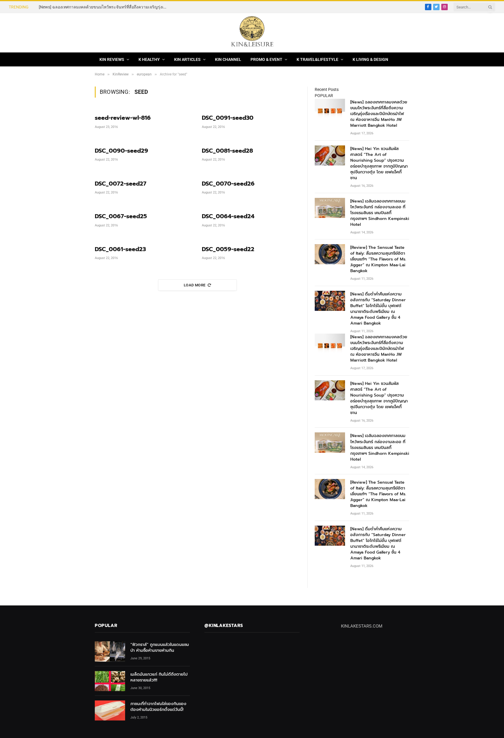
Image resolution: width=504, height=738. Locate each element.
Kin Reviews (111, 59)
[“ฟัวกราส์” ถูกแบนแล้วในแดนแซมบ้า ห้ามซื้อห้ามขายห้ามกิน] (110, 651)
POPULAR (324, 95)
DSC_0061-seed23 (120, 249)
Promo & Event (266, 59)
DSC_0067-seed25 (121, 216)
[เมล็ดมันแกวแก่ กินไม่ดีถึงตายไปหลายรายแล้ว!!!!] (110, 681)
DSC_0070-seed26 (228, 184)
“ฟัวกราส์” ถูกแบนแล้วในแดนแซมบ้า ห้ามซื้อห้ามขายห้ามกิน (159, 648)
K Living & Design (370, 59)
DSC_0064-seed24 (228, 216)
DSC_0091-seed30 (227, 118)
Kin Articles (187, 59)
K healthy (149, 59)
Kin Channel (228, 59)
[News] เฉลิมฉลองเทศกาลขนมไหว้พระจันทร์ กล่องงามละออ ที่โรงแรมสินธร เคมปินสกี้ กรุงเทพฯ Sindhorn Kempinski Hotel (379, 213)
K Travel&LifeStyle (317, 59)
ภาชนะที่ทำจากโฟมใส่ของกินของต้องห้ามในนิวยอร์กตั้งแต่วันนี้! (158, 707)
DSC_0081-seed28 (227, 151)
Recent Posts (327, 89)
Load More (195, 285)
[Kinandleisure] (252, 32)
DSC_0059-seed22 (228, 249)
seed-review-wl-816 (123, 118)
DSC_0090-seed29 (121, 151)
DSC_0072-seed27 (120, 184)
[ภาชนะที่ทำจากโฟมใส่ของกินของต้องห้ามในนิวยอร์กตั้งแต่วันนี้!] (110, 710)
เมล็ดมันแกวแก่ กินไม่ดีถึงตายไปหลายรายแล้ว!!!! (159, 677)
